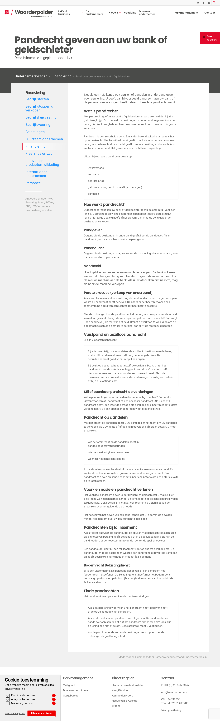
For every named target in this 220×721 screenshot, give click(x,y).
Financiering (61, 76)
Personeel (33, 183)
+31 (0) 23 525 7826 (176, 685)
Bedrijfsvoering (37, 125)
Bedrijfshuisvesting (41, 117)
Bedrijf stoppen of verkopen (40, 108)
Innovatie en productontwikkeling (42, 163)
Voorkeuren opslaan (15, 713)
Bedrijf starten (37, 99)
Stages (116, 705)
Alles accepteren (41, 713)
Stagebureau (70, 695)
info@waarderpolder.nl (174, 692)
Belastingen (35, 132)
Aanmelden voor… (122, 695)
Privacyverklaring (171, 710)
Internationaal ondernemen (36, 174)
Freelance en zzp (39, 153)
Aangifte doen (120, 690)
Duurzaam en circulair (76, 690)
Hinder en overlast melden (127, 685)
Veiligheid (69, 685)
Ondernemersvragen (31, 76)
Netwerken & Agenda (124, 700)
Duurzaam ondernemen (44, 139)
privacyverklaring (15, 688)
